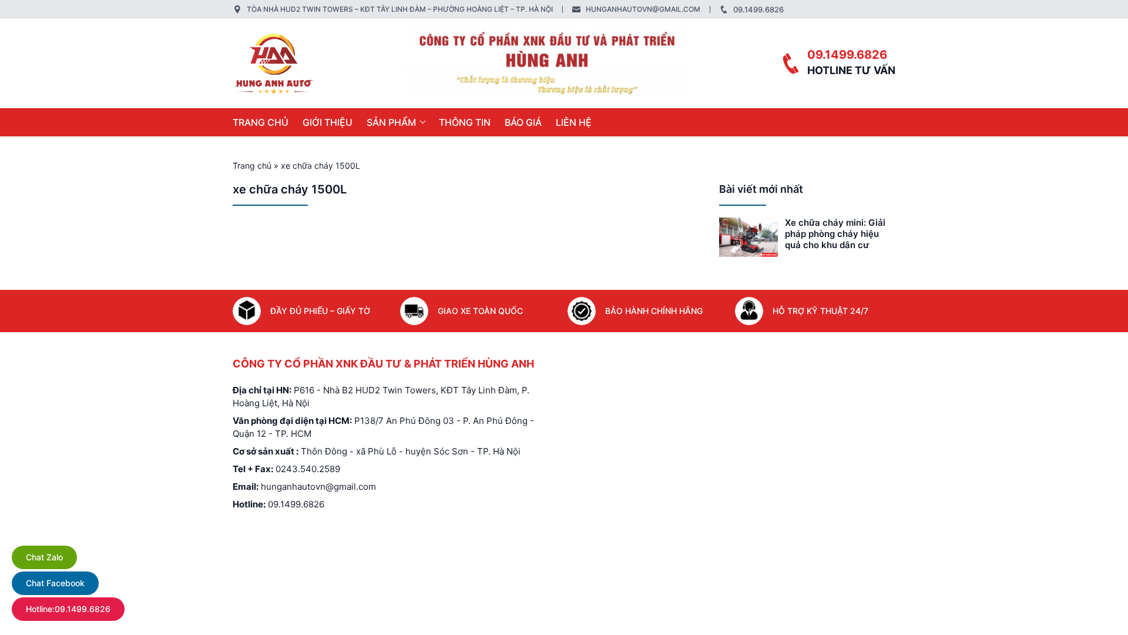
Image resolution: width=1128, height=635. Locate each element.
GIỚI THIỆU (327, 122)
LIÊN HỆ (574, 122)
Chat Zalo (44, 557)
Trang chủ (260, 122)
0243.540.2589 (308, 468)
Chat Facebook (55, 583)
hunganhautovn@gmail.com (643, 9)
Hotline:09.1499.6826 (68, 609)
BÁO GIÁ (523, 122)
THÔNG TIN (465, 122)
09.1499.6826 (758, 9)
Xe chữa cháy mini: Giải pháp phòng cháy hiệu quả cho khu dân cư (835, 233)
